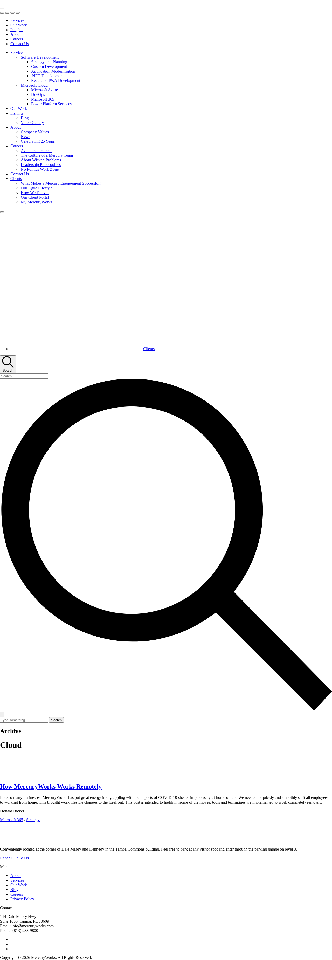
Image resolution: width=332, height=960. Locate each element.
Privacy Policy (22, 899)
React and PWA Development (55, 80)
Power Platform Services (51, 104)
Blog (25, 118)
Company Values (35, 132)
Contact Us (19, 44)
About (15, 34)
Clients (16, 178)
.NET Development (47, 76)
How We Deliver (35, 192)
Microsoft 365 (42, 99)
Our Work (18, 25)
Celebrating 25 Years (38, 141)
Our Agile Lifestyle (36, 188)
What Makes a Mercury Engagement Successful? (61, 183)
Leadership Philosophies (41, 164)
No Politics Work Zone (40, 169)
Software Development (40, 57)
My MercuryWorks (36, 202)
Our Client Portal (35, 197)
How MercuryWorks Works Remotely (51, 786)
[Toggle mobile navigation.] (2, 8)
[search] (166, 545)
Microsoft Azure (44, 90)
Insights (16, 29)
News (25, 136)
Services (17, 20)
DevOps (38, 94)
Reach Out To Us (14, 858)
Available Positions (36, 150)
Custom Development (49, 66)
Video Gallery (32, 122)
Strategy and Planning (49, 62)
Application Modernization (53, 71)
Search (56, 720)
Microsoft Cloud (34, 85)
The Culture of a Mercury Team (47, 155)
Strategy (33, 820)
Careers (16, 39)
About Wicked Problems (41, 160)
